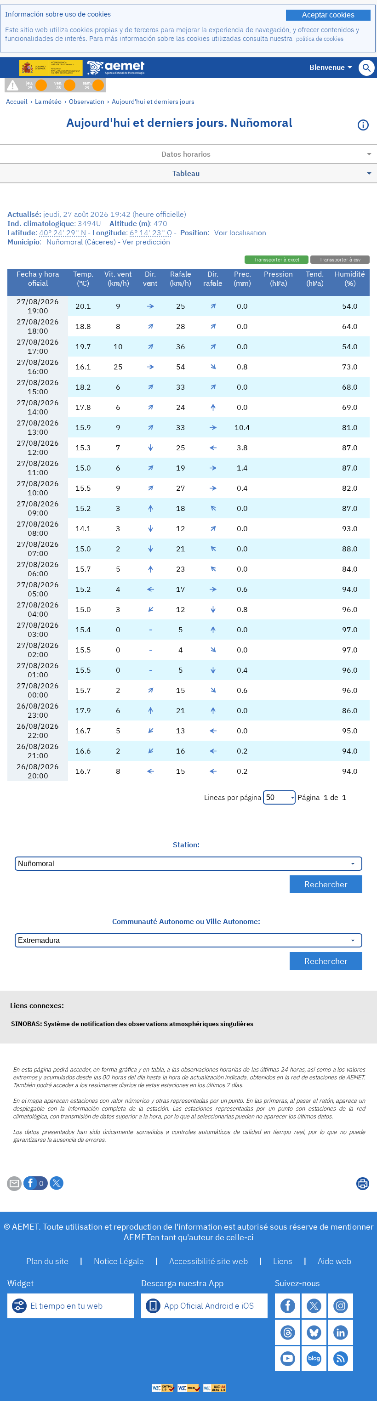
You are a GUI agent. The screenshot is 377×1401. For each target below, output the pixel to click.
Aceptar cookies (328, 15)
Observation (86, 101)
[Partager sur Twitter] (56, 1183)
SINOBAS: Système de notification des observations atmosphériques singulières (132, 1023)
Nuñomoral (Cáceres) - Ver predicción (108, 241)
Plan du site (47, 1261)
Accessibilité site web (208, 1261)
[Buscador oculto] (367, 68)
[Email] (14, 1188)
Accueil (17, 101)
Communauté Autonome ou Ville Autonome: (186, 921)
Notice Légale (119, 1261)
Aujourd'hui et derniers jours (153, 101)
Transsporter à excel (276, 259)
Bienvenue (327, 67)
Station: (186, 844)
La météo (48, 101)
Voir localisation (240, 232)
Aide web (334, 1261)
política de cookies (319, 39)
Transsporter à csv (340, 259)
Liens (282, 1261)
